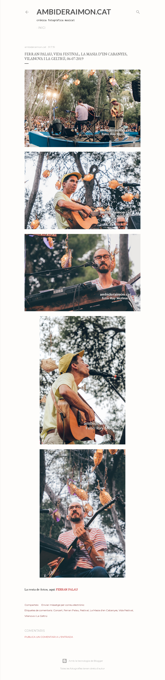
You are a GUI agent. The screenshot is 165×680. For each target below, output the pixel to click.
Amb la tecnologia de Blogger (86, 660)
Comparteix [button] (31, 604)
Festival (84, 610)
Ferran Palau (71, 610)
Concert (58, 610)
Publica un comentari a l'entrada (49, 636)
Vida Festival (126, 610)
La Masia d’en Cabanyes (104, 610)
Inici (41, 28)
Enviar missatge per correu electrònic (62, 604)
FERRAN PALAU (66, 589)
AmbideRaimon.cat (74, 11)
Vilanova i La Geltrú (36, 615)
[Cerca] (138, 11)
